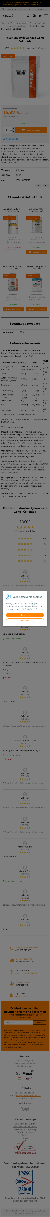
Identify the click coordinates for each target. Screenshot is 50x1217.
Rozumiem (25, 615)
